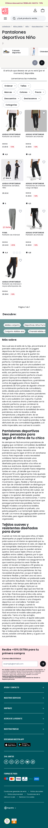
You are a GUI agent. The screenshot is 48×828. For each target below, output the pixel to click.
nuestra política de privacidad (14, 676)
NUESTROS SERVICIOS (12, 698)
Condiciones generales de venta (15, 791)
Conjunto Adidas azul (14, 331)
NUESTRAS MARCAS (11, 729)
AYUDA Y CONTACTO (11, 687)
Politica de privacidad (15, 794)
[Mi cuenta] (35, 10)
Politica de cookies (36, 791)
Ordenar (8, 86)
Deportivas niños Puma (35, 325)
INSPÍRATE (8, 708)
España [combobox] (10, 808)
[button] (42, 10)
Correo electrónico (11, 658)
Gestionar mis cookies (26, 797)
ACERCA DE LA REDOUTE (13, 718)
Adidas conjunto (12, 325)
